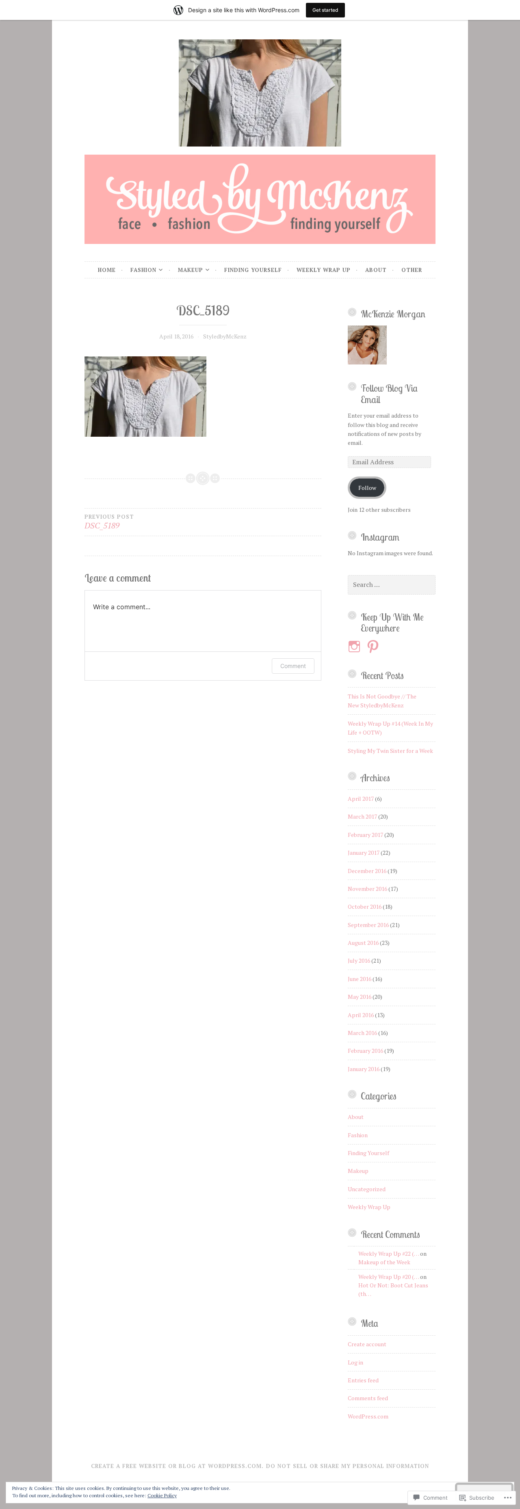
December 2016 (367, 871)
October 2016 (364, 906)
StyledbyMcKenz (225, 336)
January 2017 (363, 852)
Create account (367, 1344)
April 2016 (361, 1015)
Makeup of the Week (384, 1262)
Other (411, 270)
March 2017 (362, 816)
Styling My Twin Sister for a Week (390, 750)
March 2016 (362, 1033)
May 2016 (359, 996)
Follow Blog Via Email (389, 393)
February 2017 (365, 835)
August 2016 (363, 942)
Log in (355, 1362)
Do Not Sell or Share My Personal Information (347, 1466)
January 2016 (363, 1069)
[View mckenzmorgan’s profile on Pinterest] (374, 646)
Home (107, 270)
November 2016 (367, 888)
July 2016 (359, 960)
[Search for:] (392, 585)
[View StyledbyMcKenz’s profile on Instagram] (356, 646)
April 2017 (361, 798)
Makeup (190, 270)
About (376, 270)
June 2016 (359, 979)
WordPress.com (368, 1416)
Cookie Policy (162, 1495)
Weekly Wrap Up (324, 270)
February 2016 (365, 1050)
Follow (367, 488)
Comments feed (368, 1398)
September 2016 (368, 925)
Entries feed (363, 1380)
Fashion (143, 270)
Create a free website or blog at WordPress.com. (177, 1466)
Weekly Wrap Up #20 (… (388, 1276)
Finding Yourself (253, 270)
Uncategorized (367, 1189)
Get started (325, 10)
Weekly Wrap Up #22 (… (388, 1253)
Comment (293, 665)
